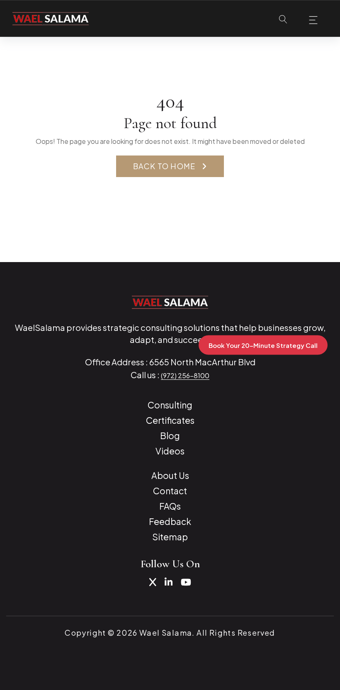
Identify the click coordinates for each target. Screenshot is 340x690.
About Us (170, 475)
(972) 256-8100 (185, 376)
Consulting (170, 405)
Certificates (170, 420)
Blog (170, 435)
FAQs (170, 506)
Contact (170, 490)
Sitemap (170, 536)
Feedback (170, 521)
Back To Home (164, 166)
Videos (170, 451)
